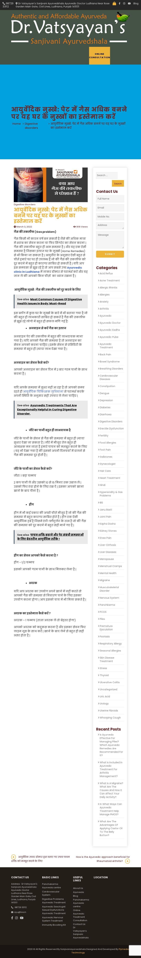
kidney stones (108, 531)
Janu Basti (106, 509)
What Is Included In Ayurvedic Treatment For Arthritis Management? (111, 769)
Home (16, 124)
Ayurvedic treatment (106, 345)
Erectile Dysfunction (112, 428)
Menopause (107, 559)
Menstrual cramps (111, 566)
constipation (107, 386)
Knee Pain (105, 538)
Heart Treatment (110, 478)
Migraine (105, 580)
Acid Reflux (106, 273)
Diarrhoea (105, 414)
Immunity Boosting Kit (54, 924)
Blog (135, 3)
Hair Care (105, 471)
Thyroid (104, 675)
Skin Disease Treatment (107, 659)
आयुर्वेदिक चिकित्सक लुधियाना (43, 392)
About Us (78, 888)
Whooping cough (110, 717)
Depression (106, 400)
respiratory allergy (111, 643)
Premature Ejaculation (106, 627)
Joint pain (105, 516)
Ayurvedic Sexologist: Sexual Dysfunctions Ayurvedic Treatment (54, 910)
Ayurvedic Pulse (109, 337)
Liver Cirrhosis (108, 545)
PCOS (103, 612)
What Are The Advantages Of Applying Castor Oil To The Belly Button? (111, 828)
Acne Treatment (110, 280)
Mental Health (108, 573)
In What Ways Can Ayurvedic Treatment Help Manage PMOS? (111, 809)
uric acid (105, 696)
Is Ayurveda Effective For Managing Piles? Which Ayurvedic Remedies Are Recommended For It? (111, 745)
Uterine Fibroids (109, 710)
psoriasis (105, 636)
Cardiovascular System (50, 893)
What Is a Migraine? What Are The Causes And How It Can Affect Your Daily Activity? (111, 790)
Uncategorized (108, 689)
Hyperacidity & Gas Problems (111, 493)
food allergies (108, 442)
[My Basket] (114, 3)
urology (104, 703)
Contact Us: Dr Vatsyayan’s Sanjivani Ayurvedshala (81, 931)
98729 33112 (8, 5)
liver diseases (108, 552)
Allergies (105, 294)
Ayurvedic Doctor (110, 323)
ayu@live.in (20, 912)
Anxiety (104, 301)
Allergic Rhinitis (108, 287)
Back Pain (105, 354)
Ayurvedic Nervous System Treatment (52, 919)
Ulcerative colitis (110, 682)
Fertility (104, 435)
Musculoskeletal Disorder (109, 589)
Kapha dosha (108, 523)
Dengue (104, 393)
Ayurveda (78, 892)
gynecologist (108, 464)
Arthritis (104, 308)
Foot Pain (105, 449)
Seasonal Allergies (110, 650)
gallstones (106, 457)
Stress (103, 668)
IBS (101, 502)
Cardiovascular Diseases (109, 377)
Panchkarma (107, 605)
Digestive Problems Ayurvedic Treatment (54, 900)
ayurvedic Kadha (110, 330)
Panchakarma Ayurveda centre (51, 885)
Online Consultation (99, 55)
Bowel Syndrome (110, 361)
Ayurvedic (106, 315)
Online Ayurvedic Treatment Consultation (80, 915)
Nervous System (109, 598)
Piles (102, 619)
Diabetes (105, 407)
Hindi (102, 485)
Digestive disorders (31, 126)
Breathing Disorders (111, 368)
